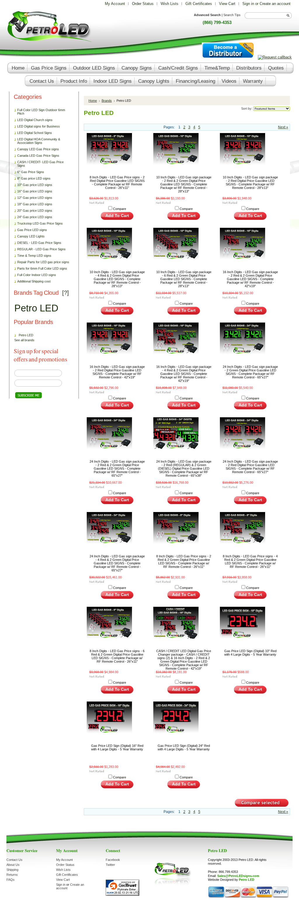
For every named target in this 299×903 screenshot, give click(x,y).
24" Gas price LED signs (34, 217)
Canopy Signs (136, 68)
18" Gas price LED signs (34, 204)
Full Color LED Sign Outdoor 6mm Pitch (41, 111)
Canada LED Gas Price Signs (36, 156)
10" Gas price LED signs (34, 185)
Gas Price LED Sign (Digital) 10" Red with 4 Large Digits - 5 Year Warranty (250, 652)
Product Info (73, 81)
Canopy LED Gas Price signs (38, 149)
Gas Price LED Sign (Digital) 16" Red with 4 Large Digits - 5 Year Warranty (117, 747)
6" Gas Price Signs (30, 172)
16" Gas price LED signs (34, 191)
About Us (13, 864)
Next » (283, 127)
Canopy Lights (153, 81)
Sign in (248, 3)
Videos (229, 81)
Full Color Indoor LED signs (36, 275)
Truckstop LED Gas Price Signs (38, 224)
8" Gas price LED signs (34, 178)
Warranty (253, 81)
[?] (65, 292)
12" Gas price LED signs (34, 197)
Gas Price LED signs (30, 230)
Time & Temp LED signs (34, 255)
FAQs (10, 879)
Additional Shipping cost (34, 281)
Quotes (276, 68)
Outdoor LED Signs (94, 68)
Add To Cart (117, 215)
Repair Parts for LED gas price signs (41, 262)
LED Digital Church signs (35, 120)
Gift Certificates (198, 3)
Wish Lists (169, 3)
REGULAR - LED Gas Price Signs (41, 249)
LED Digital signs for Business (38, 126)
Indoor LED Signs (112, 81)
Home (92, 100)
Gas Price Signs (49, 68)
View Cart (228, 3)
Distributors (249, 68)
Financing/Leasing (195, 81)
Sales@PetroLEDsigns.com (238, 876)
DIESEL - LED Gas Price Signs (39, 242)
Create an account (275, 3)
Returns (12, 874)
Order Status (143, 3)
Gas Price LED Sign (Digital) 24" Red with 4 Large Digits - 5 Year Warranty (184, 747)
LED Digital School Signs (34, 133)
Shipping (12, 869)
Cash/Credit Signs (178, 68)
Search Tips (232, 15)
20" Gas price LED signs (34, 210)
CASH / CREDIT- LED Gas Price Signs (40, 163)
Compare (119, 209)
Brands (107, 100)
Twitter (110, 864)
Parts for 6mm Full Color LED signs (42, 268)
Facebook (113, 859)
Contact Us (14, 859)
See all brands (24, 340)
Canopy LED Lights (31, 236)
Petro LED (36, 308)
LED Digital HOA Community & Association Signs (38, 140)
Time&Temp (217, 68)
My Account (115, 3)
